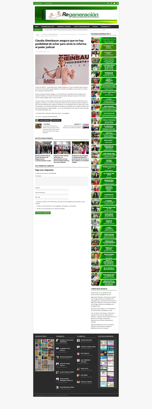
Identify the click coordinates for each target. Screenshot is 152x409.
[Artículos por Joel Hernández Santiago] (78, 361)
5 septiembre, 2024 (41, 51)
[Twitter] (111, 3)
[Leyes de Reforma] (103, 342)
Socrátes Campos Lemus (88, 346)
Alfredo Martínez (86, 340)
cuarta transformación (81, 26)
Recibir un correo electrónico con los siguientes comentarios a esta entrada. (56, 206)
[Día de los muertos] (110, 379)
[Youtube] (114, 3)
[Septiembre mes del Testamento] (110, 384)
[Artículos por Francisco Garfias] (78, 382)
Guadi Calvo (84, 368)
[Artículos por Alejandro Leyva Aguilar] (57, 349)
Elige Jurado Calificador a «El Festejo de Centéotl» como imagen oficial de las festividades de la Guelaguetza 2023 (103, 304)
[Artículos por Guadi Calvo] (78, 369)
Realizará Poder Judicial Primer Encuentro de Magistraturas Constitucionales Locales (43, 158)
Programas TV (105, 26)
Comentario (38, 176)
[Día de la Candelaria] (110, 368)
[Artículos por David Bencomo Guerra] (57, 388)
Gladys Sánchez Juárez (67, 372)
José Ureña (84, 375)
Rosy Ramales (85, 353)
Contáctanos (48, 3)
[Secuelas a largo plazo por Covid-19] (103, 384)
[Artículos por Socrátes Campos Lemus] (78, 347)
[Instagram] (117, 3)
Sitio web (37, 197)
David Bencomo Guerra (67, 387)
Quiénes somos (38, 3)
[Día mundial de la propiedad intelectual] (103, 358)
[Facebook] (108, 3)
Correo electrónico (40, 192)
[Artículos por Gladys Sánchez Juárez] (57, 373)
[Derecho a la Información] (110, 358)
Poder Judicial (56, 120)
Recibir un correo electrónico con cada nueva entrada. (51, 208)
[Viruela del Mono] (103, 353)
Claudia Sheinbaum (44, 120)
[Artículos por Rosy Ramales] (78, 354)
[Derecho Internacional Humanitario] (110, 363)
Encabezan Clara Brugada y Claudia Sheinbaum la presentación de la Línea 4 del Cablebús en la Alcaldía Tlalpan (80, 159)
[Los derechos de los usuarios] (110, 348)
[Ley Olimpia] (103, 374)
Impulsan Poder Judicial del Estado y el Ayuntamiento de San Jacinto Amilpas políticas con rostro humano (61, 159)
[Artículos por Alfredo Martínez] (78, 341)
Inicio (36, 26)
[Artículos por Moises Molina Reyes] (57, 357)
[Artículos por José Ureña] (78, 376)
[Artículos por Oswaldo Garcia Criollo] (57, 364)
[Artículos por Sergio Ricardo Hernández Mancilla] (57, 379)
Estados (95, 26)
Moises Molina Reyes (66, 357)
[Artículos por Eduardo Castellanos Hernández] (57, 341)
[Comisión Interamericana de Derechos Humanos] (103, 348)
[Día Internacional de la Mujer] (103, 363)
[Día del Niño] (110, 353)
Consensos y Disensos (64, 26)
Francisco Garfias (86, 382)
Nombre (37, 188)
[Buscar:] (109, 29)
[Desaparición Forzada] (110, 374)
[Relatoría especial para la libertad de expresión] (110, 342)
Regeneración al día (47, 26)
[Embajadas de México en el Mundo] (103, 368)
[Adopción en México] (103, 379)
